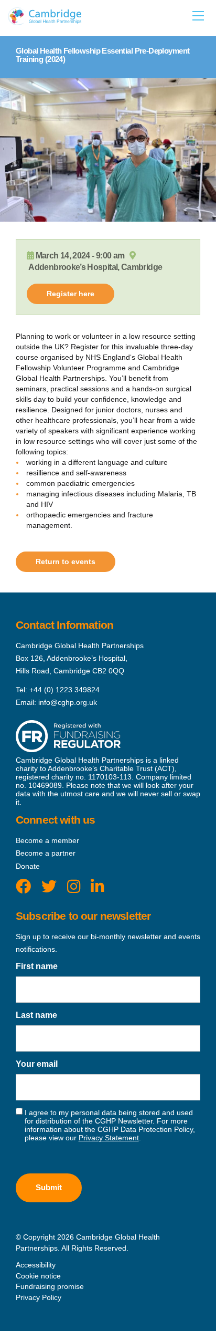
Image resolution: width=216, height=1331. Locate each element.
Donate (28, 866)
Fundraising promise (50, 1286)
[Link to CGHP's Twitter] (49, 886)
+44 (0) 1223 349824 (64, 689)
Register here (70, 293)
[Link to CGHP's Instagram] (73, 886)
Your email (37, 1063)
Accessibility (36, 1265)
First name (37, 966)
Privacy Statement (109, 1138)
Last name (36, 1015)
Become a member (47, 840)
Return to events (65, 561)
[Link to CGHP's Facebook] (23, 886)
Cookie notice (38, 1276)
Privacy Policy (38, 1297)
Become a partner (45, 853)
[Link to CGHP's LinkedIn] (97, 886)
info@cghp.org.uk (67, 702)
